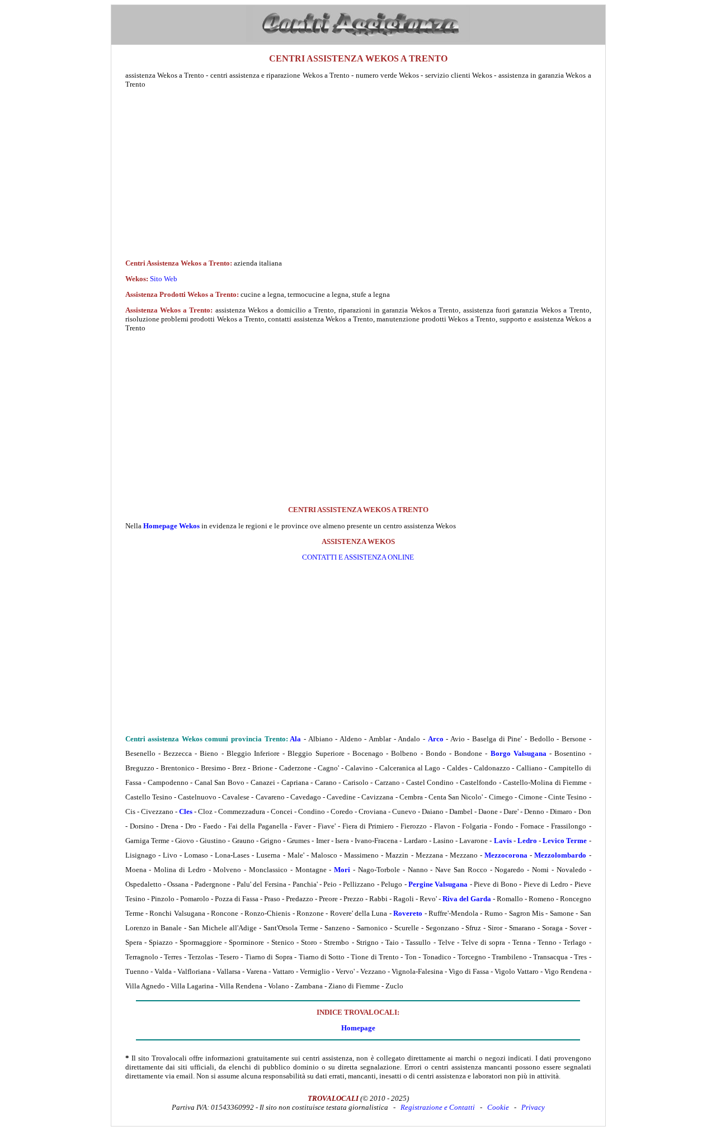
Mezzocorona (505, 855)
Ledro (527, 840)
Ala (295, 739)
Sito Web (163, 279)
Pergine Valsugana (438, 884)
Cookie (498, 1107)
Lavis (503, 840)
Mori (342, 869)
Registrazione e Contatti (438, 1107)
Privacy (533, 1107)
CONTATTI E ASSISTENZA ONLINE (358, 557)
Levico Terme (565, 840)
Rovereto (407, 913)
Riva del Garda (466, 899)
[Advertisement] (358, 174)
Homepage (358, 1028)
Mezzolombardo (560, 855)
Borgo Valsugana (519, 753)
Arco (436, 739)
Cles (185, 811)
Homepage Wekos (171, 526)
